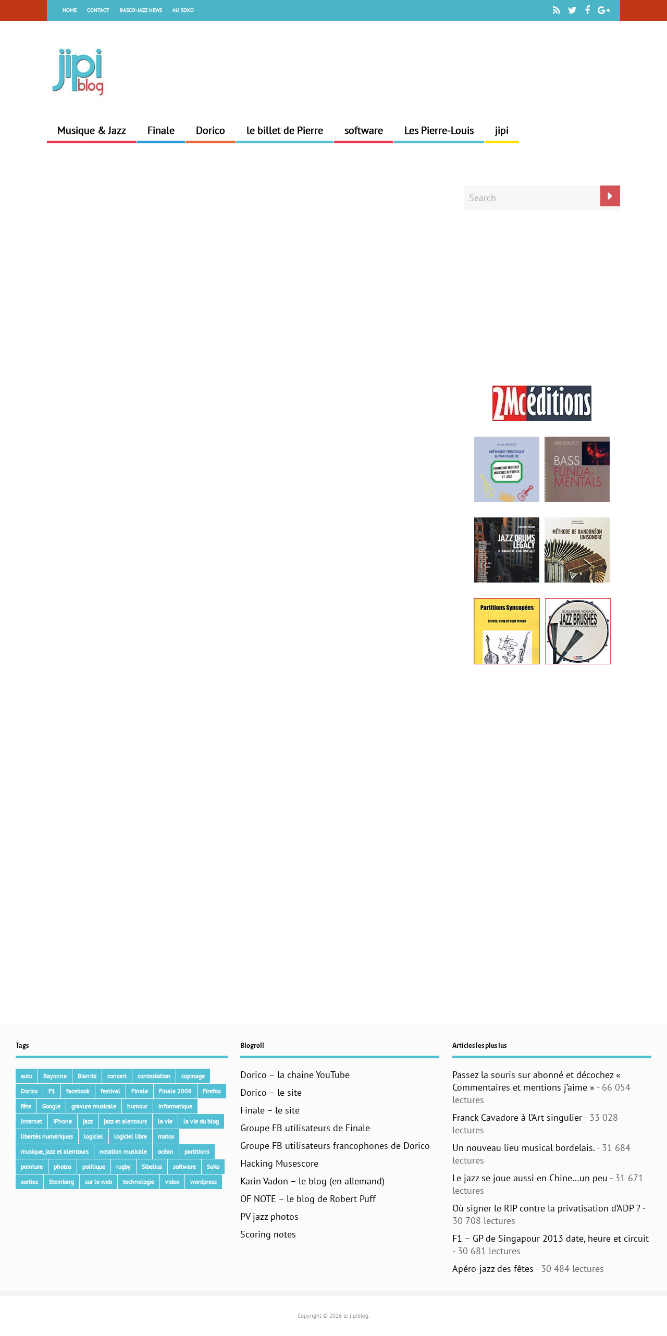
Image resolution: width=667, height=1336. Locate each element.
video (172, 1181)
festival (110, 1091)
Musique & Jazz (91, 130)
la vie (165, 1121)
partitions (196, 1151)
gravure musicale (93, 1106)
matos (166, 1136)
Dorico (210, 130)
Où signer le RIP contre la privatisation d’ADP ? (546, 1208)
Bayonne (55, 1076)
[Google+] (604, 10)
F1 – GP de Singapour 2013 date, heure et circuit (550, 1238)
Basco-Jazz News (141, 10)
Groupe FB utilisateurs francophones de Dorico (335, 1146)
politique (93, 1166)
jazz (88, 1121)
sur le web (98, 1181)
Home (70, 10)
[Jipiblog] (78, 100)
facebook (78, 1091)
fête (26, 1106)
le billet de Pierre (284, 130)
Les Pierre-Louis (439, 130)
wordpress (203, 1181)
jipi (502, 130)
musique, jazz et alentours (55, 1151)
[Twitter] (572, 10)
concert (117, 1076)
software (363, 130)
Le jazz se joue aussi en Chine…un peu (530, 1178)
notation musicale (123, 1151)
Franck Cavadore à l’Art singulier (517, 1117)
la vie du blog (201, 1121)
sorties (29, 1181)
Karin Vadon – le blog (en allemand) (312, 1181)
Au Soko (183, 10)
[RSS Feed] (556, 10)
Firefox (212, 1091)
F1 (51, 1091)
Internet (31, 1121)
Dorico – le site (271, 1092)
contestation (154, 1076)
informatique (175, 1106)
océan (166, 1151)
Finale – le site (270, 1110)
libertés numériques (47, 1136)
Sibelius (152, 1166)
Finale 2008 (175, 1091)
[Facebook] (587, 10)
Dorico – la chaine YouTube (295, 1075)
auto (26, 1076)
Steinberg (61, 1181)
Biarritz (87, 1076)
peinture (32, 1166)
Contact (98, 10)
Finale (161, 130)
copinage (193, 1076)
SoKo (213, 1166)
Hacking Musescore (279, 1163)
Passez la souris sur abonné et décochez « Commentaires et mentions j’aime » (536, 1081)
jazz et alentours (125, 1121)
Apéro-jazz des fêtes (493, 1269)
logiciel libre (130, 1136)
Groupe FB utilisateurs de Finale (305, 1128)
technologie (138, 1181)
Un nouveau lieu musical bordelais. (523, 1148)
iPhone (62, 1121)
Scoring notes (268, 1234)
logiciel (93, 1136)
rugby (123, 1166)
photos (62, 1166)
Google (51, 1106)
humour (137, 1106)
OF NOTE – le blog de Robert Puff (308, 1199)
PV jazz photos (269, 1216)
